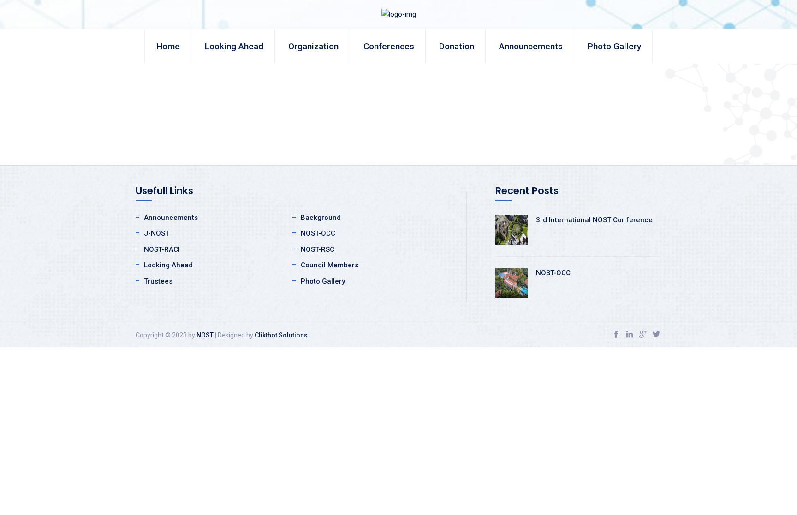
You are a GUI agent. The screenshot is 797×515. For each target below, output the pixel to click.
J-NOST (156, 233)
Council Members (329, 265)
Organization (313, 46)
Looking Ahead (234, 46)
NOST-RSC (317, 249)
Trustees (158, 281)
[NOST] (398, 14)
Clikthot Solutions (281, 335)
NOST (205, 335)
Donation (456, 46)
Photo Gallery (614, 46)
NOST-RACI (162, 249)
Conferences (388, 46)
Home (168, 46)
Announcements (531, 46)
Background (321, 217)
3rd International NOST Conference (594, 220)
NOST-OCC (318, 233)
